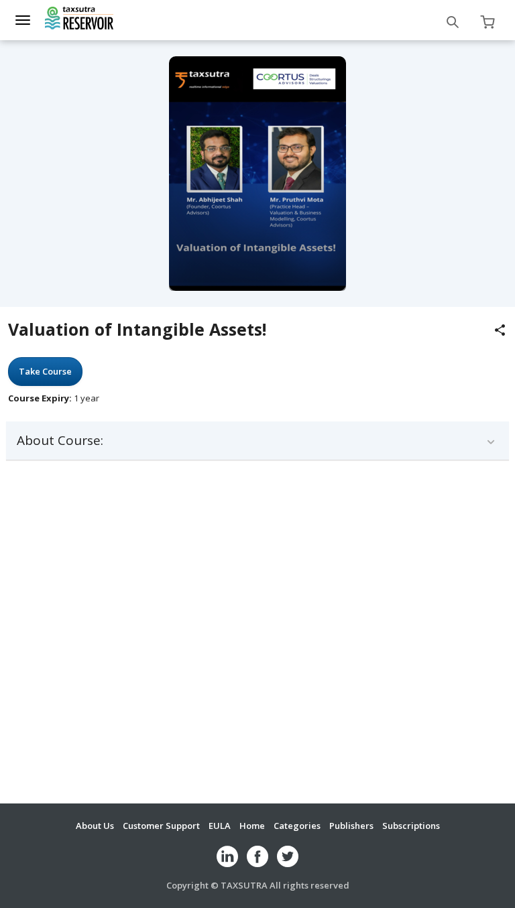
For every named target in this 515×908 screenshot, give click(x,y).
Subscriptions (411, 826)
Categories (297, 826)
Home (252, 826)
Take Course (45, 371)
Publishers (351, 826)
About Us (95, 826)
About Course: (60, 441)
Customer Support (161, 826)
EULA (220, 826)
